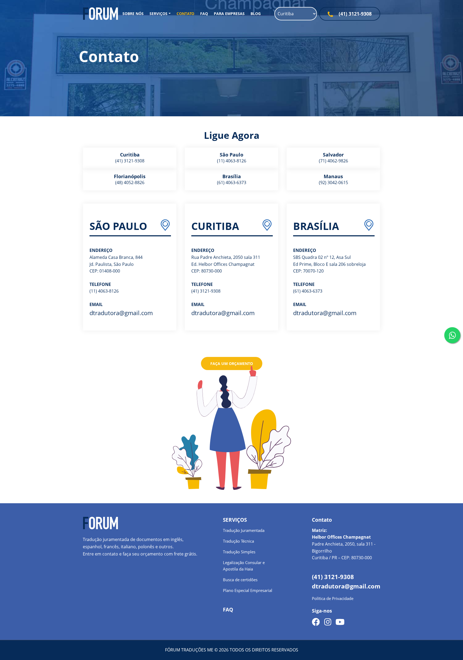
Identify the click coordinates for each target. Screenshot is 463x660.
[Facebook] (316, 622)
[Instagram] (327, 622)
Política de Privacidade (332, 598)
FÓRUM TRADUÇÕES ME (189, 650)
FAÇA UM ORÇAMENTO (231, 363)
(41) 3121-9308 (354, 13)
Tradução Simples (239, 551)
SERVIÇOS (158, 13)
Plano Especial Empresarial (247, 590)
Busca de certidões (240, 579)
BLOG (256, 13)
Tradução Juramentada (243, 530)
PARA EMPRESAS (229, 13)
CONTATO (185, 13)
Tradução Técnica (238, 541)
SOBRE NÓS (133, 13)
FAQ (204, 13)
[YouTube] (340, 622)
